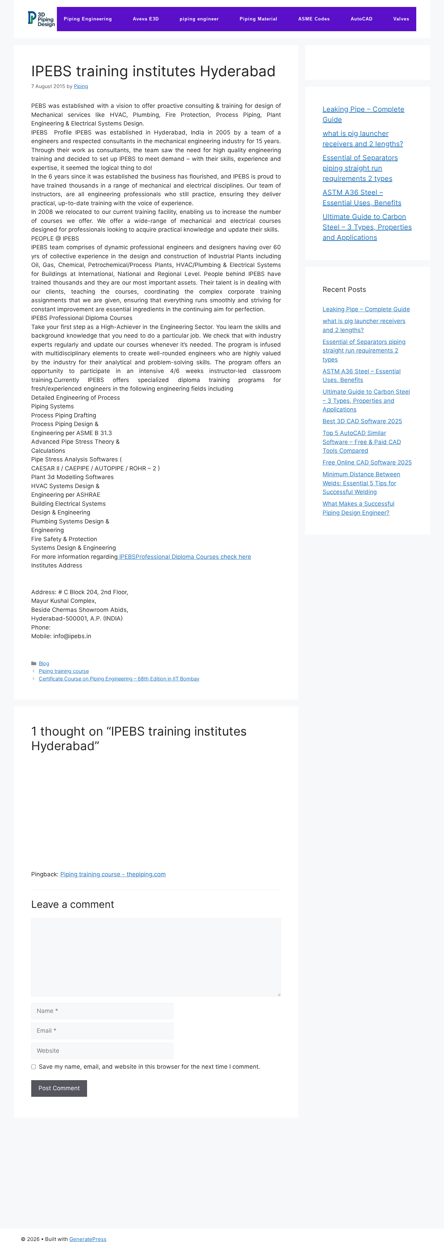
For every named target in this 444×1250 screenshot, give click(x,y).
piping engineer (199, 18)
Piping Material (259, 18)
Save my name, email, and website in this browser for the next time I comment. (149, 1066)
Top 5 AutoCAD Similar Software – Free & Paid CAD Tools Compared (362, 441)
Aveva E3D (146, 18)
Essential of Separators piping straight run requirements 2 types (360, 168)
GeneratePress (87, 1239)
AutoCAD (362, 18)
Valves (401, 18)
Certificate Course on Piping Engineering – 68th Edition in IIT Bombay (119, 679)
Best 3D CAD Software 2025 (362, 421)
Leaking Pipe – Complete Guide (366, 309)
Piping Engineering (88, 18)
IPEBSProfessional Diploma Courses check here (184, 556)
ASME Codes (314, 18)
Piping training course (64, 671)
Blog (44, 663)
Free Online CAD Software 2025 (367, 462)
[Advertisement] (156, 808)
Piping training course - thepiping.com (113, 874)
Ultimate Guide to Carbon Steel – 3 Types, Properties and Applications (367, 227)
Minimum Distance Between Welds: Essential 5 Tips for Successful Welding (361, 483)
